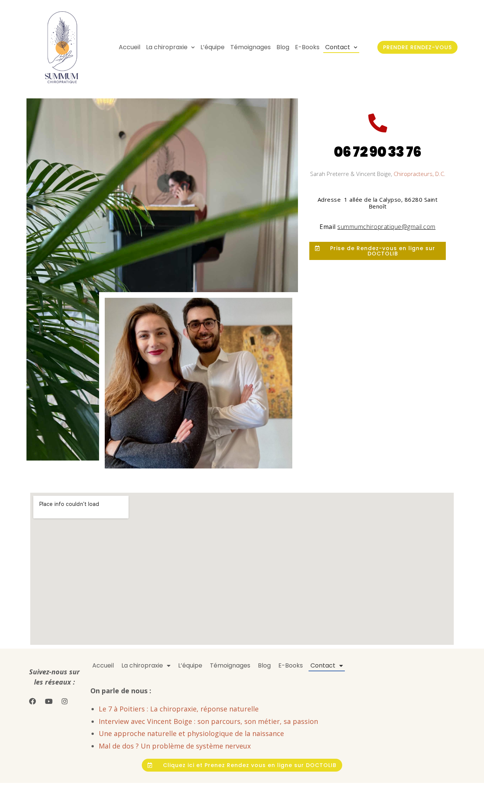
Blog (282, 47)
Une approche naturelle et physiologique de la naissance (191, 733)
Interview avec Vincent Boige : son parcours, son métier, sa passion (208, 721)
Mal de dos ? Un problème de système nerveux (175, 745)
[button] (417, 47)
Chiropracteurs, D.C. (419, 173)
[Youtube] (48, 701)
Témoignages (250, 47)
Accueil (129, 47)
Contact (337, 47)
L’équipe (212, 47)
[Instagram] (65, 701)
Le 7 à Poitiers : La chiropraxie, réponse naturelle (179, 708)
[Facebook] (32, 701)
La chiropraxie (167, 47)
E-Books (307, 47)
